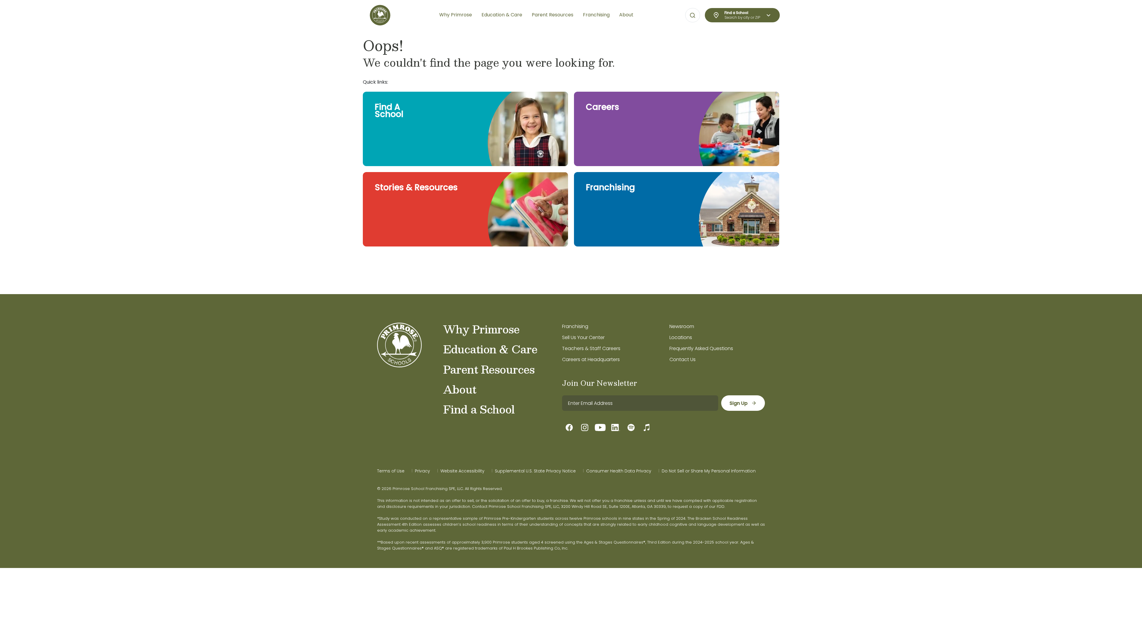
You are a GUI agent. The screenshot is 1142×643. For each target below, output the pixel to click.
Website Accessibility (462, 471)
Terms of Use (390, 471)
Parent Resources (488, 369)
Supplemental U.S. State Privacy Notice (535, 471)
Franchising (575, 326)
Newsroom (681, 326)
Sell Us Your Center (583, 337)
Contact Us (682, 359)
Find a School (478, 409)
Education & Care (490, 349)
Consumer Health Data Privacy (618, 471)
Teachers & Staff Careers (591, 348)
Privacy (422, 471)
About (459, 389)
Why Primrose (481, 329)
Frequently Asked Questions (701, 348)
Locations (680, 337)
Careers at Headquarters (591, 359)
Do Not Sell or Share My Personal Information (709, 471)
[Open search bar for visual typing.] (692, 15)
